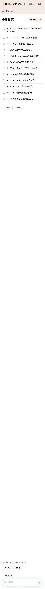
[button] (40, 20)
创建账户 (32, 4)
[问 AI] (24, 4)
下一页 (19, 108)
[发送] (40, 583)
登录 (39, 4)
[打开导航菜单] (3, 11)
